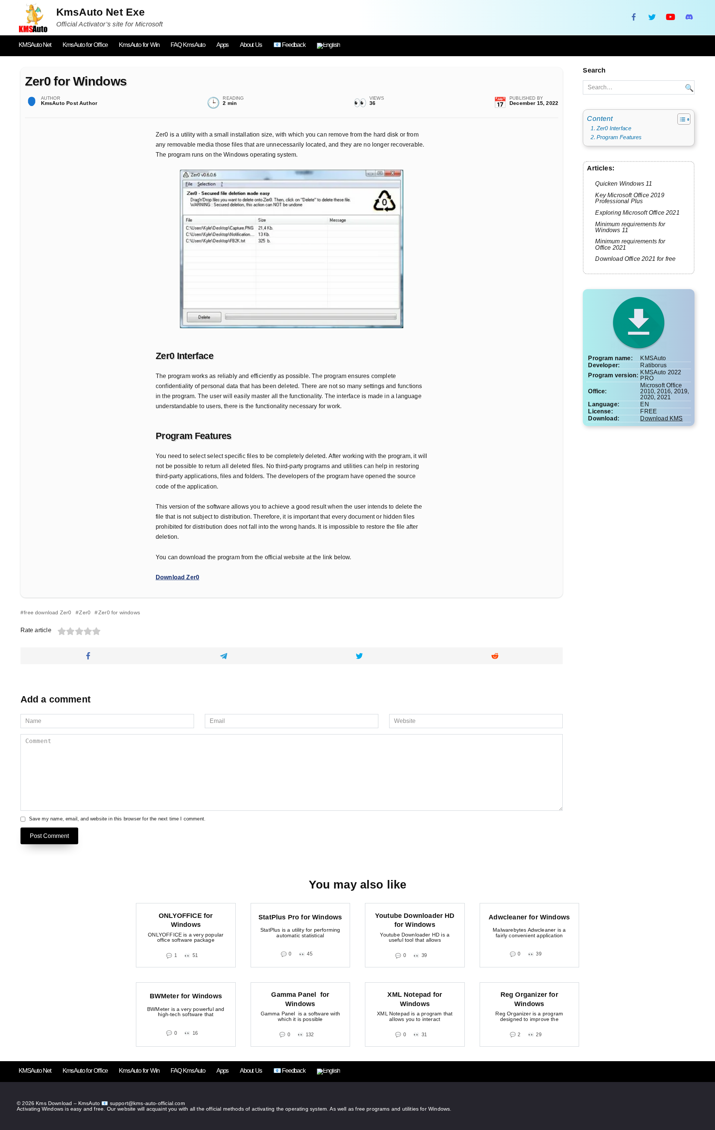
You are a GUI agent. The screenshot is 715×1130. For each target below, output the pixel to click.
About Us (251, 44)
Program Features (619, 137)
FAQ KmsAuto (188, 44)
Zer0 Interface (614, 128)
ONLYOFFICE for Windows (186, 920)
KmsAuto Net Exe (100, 12)
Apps (222, 44)
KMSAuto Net (35, 44)
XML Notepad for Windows (414, 999)
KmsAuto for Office (85, 44)
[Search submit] (689, 87)
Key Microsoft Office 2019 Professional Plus (629, 198)
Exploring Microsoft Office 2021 (637, 212)
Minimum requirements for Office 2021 (630, 244)
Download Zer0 (177, 577)
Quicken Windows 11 (623, 183)
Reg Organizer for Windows (529, 999)
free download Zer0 (47, 612)
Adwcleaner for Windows (529, 917)
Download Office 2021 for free (635, 258)
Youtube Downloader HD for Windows (415, 920)
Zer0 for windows (119, 612)
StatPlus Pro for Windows (300, 917)
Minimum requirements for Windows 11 (630, 227)
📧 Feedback (289, 44)
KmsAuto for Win (139, 44)
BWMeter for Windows (186, 996)
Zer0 (84, 612)
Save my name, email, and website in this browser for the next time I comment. (117, 819)
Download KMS (661, 418)
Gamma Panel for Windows (300, 999)
